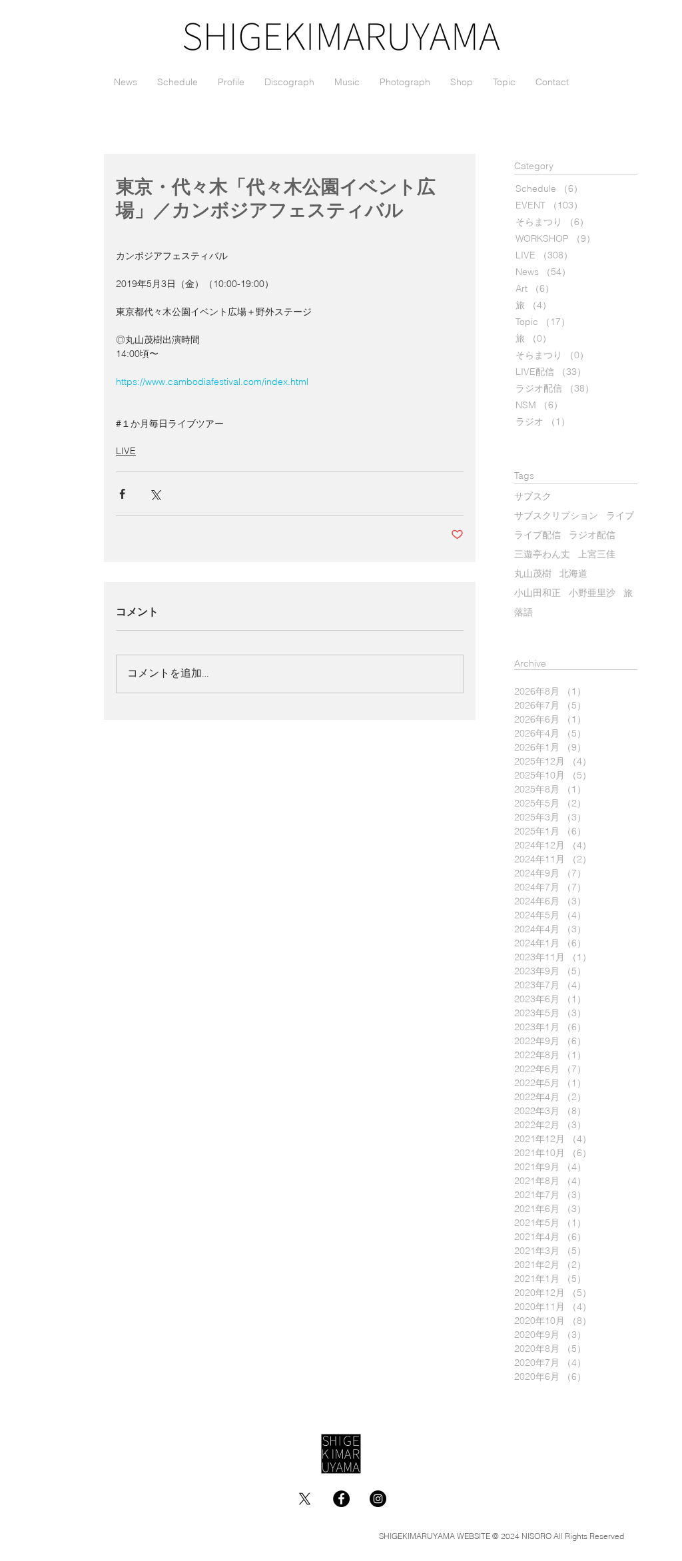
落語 (523, 613)
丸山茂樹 (532, 574)
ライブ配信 (537, 535)
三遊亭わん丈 (542, 555)
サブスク (532, 497)
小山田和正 (537, 593)
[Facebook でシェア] (122, 493)
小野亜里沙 (592, 593)
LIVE (126, 451)
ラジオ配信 (592, 535)
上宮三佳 (596, 555)
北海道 (573, 574)
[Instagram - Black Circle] (378, 1498)
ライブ (620, 516)
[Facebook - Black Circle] (341, 1498)
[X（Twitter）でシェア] (155, 493)
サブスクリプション (556, 516)
